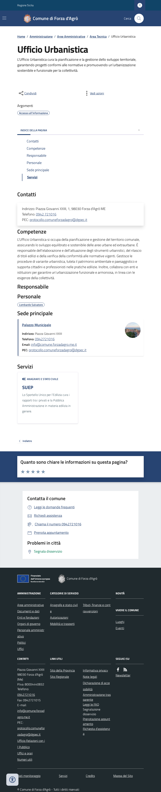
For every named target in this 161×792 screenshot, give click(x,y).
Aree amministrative (30, 605)
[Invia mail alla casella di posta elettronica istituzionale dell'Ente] (31, 714)
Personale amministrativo (30, 633)
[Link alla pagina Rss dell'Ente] (125, 669)
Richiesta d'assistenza (96, 731)
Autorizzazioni (59, 617)
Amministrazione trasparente (97, 697)
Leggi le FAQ (91, 704)
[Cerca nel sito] (137, 18)
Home (21, 36)
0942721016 (45, 339)
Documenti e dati (28, 611)
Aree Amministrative (71, 36)
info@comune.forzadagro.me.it (54, 344)
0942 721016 (46, 214)
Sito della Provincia (62, 670)
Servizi (63, 775)
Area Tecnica (98, 36)
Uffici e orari (25, 753)
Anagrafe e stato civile (64, 608)
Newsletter (123, 675)
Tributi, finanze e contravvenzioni (97, 608)
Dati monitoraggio (28, 775)
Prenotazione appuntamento (96, 721)
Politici (21, 642)
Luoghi (120, 621)
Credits (90, 775)
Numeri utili (24, 759)
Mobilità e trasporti (62, 623)
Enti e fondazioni (28, 617)
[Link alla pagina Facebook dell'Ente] (118, 669)
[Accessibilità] (12, 780)
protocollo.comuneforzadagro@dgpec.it (58, 219)
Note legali (90, 676)
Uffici (20, 648)
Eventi (120, 628)
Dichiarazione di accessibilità (96, 686)
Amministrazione (41, 36)
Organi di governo (28, 623)
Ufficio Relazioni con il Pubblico (31, 743)
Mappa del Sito (123, 775)
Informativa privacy (95, 670)
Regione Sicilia (25, 5)
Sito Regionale (59, 676)
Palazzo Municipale (36, 325)
